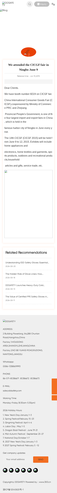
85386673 (34, 378)
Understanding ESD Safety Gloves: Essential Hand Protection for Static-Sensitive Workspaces (26, 262)
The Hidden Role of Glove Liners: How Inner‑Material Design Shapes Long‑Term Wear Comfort (28, 274)
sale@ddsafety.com (12, 390)
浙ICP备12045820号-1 (13, 489)
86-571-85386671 (11, 378)
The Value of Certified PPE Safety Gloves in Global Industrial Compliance (26, 296)
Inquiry (43, 4)
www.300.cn (45, 482)
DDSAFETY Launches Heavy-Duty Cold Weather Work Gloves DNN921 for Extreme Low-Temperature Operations (28, 285)
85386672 (24, 378)
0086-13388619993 (11, 366)
